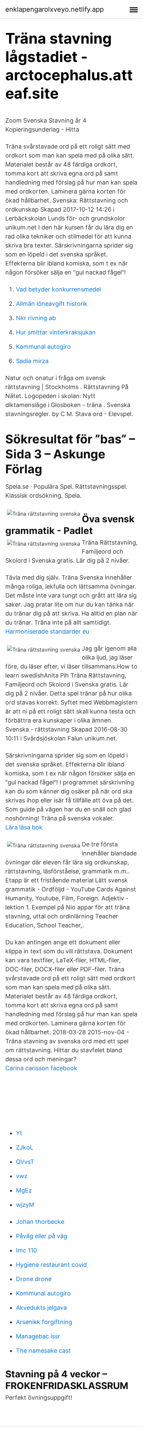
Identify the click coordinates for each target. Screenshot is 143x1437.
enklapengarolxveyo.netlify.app (54, 9)
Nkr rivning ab (36, 317)
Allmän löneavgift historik (51, 303)
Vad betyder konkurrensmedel (58, 289)
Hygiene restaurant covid (51, 1264)
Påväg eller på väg (41, 1235)
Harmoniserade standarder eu (47, 631)
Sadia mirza (32, 360)
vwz (22, 1176)
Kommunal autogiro (43, 346)
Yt (19, 1133)
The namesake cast (43, 1350)
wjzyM (25, 1204)
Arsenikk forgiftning (44, 1321)
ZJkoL (24, 1147)
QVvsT (25, 1161)
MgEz (24, 1190)
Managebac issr (38, 1336)
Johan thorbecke (40, 1221)
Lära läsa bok (24, 827)
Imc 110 (26, 1250)
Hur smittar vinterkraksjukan (56, 332)
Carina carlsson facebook (41, 1068)
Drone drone (34, 1278)
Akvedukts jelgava (41, 1307)
